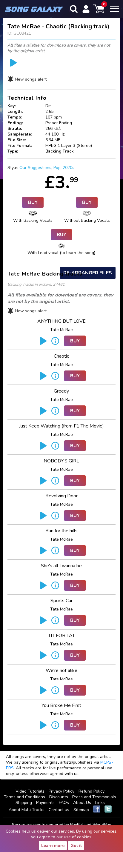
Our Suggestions (35, 167)
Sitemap (81, 810)
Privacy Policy (61, 791)
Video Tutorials (30, 791)
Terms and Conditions (24, 797)
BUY (33, 202)
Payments (45, 802)
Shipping (24, 802)
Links (100, 802)
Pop (57, 167)
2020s (68, 167)
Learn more (52, 845)
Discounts (58, 797)
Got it (76, 845)
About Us (82, 802)
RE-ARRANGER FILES (87, 273)
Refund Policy (91, 791)
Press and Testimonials (94, 797)
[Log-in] (86, 9)
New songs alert (31, 79)
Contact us (59, 810)
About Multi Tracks (26, 810)
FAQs (64, 802)
